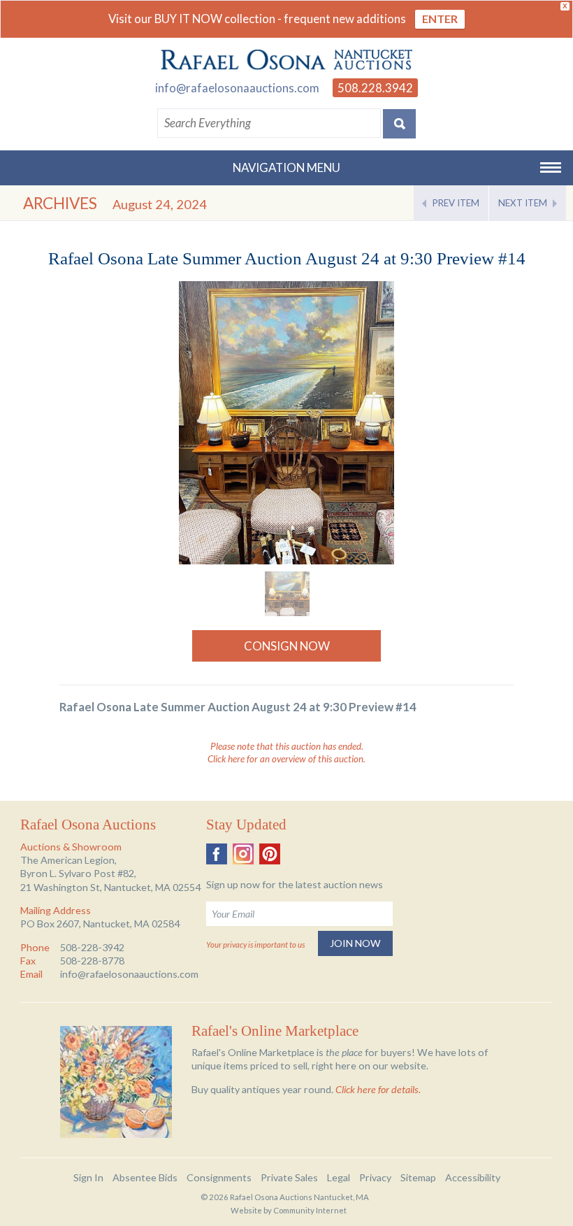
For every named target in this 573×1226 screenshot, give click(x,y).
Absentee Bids (145, 1177)
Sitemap (418, 1177)
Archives (60, 203)
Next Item (522, 202)
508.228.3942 (375, 87)
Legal (338, 1177)
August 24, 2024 (160, 204)
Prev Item (456, 202)
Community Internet (310, 1210)
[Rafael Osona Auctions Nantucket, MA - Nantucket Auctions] (286, 60)
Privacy (375, 1177)
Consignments (219, 1177)
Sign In (88, 1177)
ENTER (440, 18)
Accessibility (472, 1177)
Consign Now (287, 646)
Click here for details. (378, 1089)
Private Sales (289, 1177)
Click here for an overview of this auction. (286, 758)
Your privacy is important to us (255, 944)
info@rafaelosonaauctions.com (237, 87)
